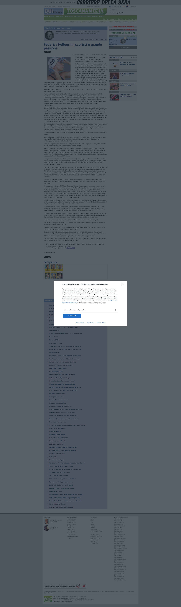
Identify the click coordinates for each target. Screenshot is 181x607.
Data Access (90, 322)
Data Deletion (80, 322)
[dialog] (90, 303)
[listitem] (90, 310)
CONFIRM (72, 316)
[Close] (123, 284)
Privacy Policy (101, 322)
